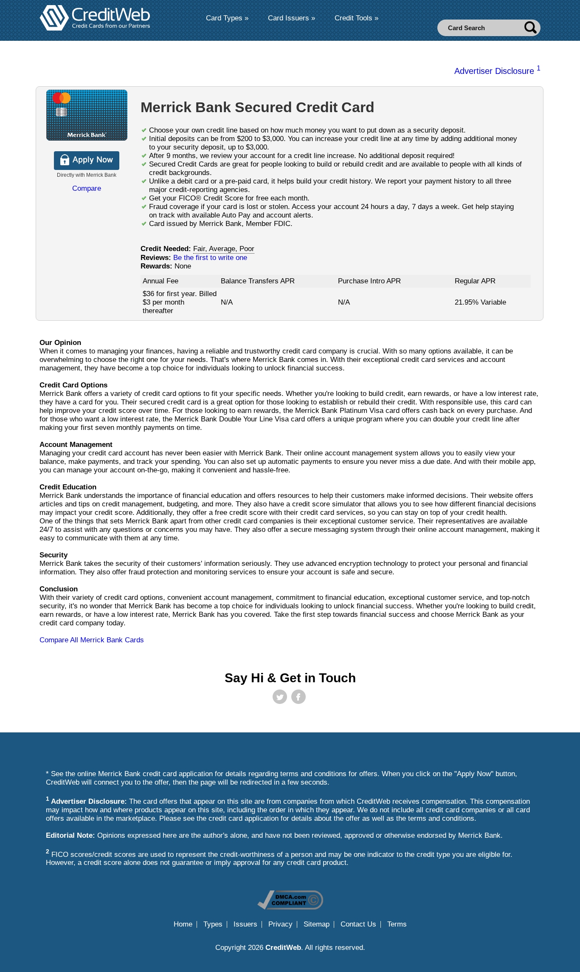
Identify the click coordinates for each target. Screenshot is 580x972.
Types (212, 924)
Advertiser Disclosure (497, 71)
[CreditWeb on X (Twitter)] (280, 696)
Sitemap (316, 924)
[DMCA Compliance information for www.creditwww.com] (290, 907)
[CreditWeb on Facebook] (298, 696)
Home (183, 924)
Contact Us (358, 924)
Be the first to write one (210, 258)
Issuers (245, 924)
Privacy (280, 924)
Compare (86, 188)
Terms (397, 924)
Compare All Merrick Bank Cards (91, 640)
